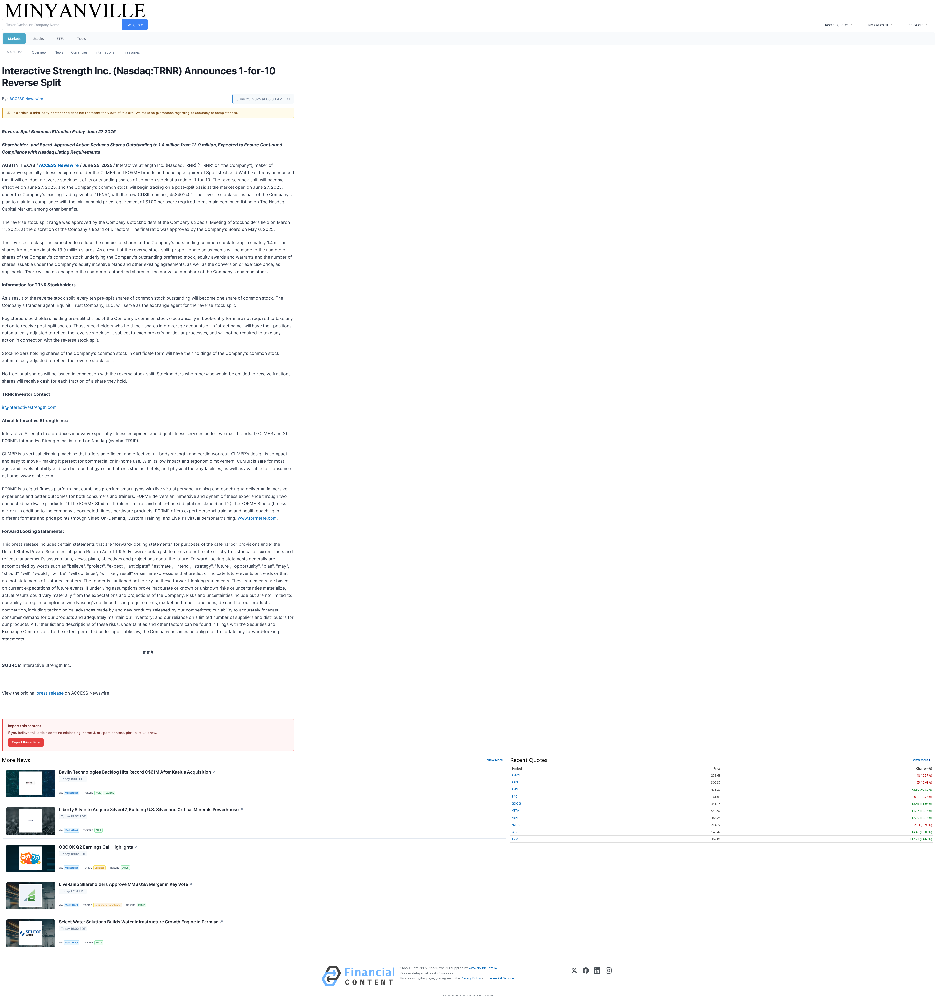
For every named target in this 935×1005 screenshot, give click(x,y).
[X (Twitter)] (574, 976)
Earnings (99, 867)
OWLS (125, 867)
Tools (81, 38)
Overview (39, 52)
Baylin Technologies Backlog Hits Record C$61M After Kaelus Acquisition (137, 772)
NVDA (516, 825)
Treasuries (131, 52)
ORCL (515, 832)
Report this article (26, 742)
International (105, 52)
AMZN (516, 775)
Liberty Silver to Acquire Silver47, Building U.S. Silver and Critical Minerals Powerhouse (151, 809)
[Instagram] (609, 976)
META (515, 810)
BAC (514, 796)
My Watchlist (878, 24)
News (58, 52)
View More (495, 760)
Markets (14, 38)
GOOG (516, 803)
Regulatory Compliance (108, 905)
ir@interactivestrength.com (29, 407)
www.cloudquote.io (483, 968)
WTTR (99, 942)
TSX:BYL (109, 792)
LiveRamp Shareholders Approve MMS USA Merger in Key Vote (126, 884)
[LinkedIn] (597, 976)
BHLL (98, 830)
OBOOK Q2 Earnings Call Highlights (98, 847)
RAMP (141, 905)
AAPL (515, 782)
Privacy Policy (471, 978)
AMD (515, 789)
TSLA (515, 839)
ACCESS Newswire (59, 165)
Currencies (79, 52)
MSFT (515, 818)
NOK (98, 792)
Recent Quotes (837, 24)
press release (50, 692)
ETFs (60, 38)
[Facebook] (586, 976)
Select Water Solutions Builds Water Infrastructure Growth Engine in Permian (141, 921)
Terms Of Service (501, 978)
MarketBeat (71, 792)
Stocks (38, 38)
